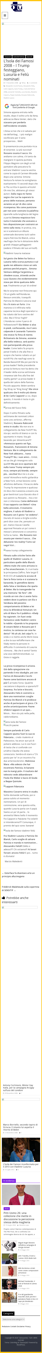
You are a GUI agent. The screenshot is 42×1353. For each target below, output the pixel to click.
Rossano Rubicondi (27, 95)
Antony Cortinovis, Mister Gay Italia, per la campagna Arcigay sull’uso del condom (18, 1088)
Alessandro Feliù (28, 86)
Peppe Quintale (15, 95)
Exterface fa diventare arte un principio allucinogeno (18, 875)
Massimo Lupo (24, 1225)
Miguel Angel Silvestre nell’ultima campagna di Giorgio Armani (27, 1245)
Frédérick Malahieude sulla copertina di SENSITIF (20, 888)
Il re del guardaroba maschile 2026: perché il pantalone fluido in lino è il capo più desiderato (28, 1297)
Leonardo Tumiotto (14, 92)
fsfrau (24, 83)
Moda (7, 1209)
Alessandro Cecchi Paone (14, 86)
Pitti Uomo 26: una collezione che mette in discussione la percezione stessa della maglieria (19, 1217)
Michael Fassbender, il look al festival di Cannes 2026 (27, 1283)
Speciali (29, 57)
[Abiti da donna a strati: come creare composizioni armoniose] (9, 1267)
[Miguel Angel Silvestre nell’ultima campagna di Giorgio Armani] (9, 1242)
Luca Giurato (26, 92)
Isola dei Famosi (19, 57)
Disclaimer (21, 1326)
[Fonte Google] (21, 106)
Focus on (8, 57)
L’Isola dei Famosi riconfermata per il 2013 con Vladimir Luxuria (21, 1165)
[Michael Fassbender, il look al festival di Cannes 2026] (9, 1280)
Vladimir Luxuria (9, 98)
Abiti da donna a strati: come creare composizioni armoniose (28, 1270)
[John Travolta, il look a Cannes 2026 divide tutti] (9, 1255)
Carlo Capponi (8, 89)
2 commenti (33, 83)
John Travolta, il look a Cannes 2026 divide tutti (27, 1257)
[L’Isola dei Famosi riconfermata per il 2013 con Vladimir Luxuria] (21, 1139)
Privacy (28, 1326)
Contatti (13, 1326)
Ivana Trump (18, 89)
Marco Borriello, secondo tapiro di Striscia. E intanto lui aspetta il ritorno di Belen (20, 1127)
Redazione (6, 1326)
